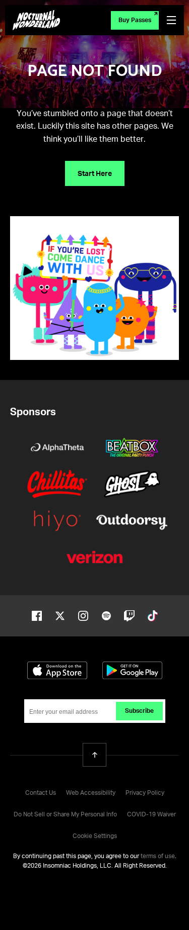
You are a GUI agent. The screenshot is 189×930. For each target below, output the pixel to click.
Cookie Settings (95, 836)
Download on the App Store (57, 670)
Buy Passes (134, 21)
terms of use (158, 857)
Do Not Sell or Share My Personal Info (65, 815)
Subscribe (139, 711)
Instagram (83, 615)
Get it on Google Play (132, 670)
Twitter (60, 615)
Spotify (106, 615)
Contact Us (40, 793)
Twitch (129, 615)
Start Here (95, 173)
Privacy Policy (144, 793)
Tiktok (152, 615)
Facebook (36, 615)
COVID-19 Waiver (151, 815)
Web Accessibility (90, 793)
